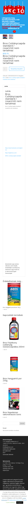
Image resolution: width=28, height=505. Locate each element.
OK (14, 31)
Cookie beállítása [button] (10, 502)
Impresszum (6, 470)
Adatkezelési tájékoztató (9, 449)
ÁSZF (4, 452)
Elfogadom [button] (19, 502)
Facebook (6, 27)
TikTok (5, 28)
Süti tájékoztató (7, 451)
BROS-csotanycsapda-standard (13, 156)
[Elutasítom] (26, 17)
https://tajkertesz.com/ (11, 153)
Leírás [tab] (6, 86)
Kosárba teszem (17, 69)
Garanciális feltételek (8, 454)
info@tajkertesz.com (8, 447)
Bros (4, 77)
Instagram (15, 27)
